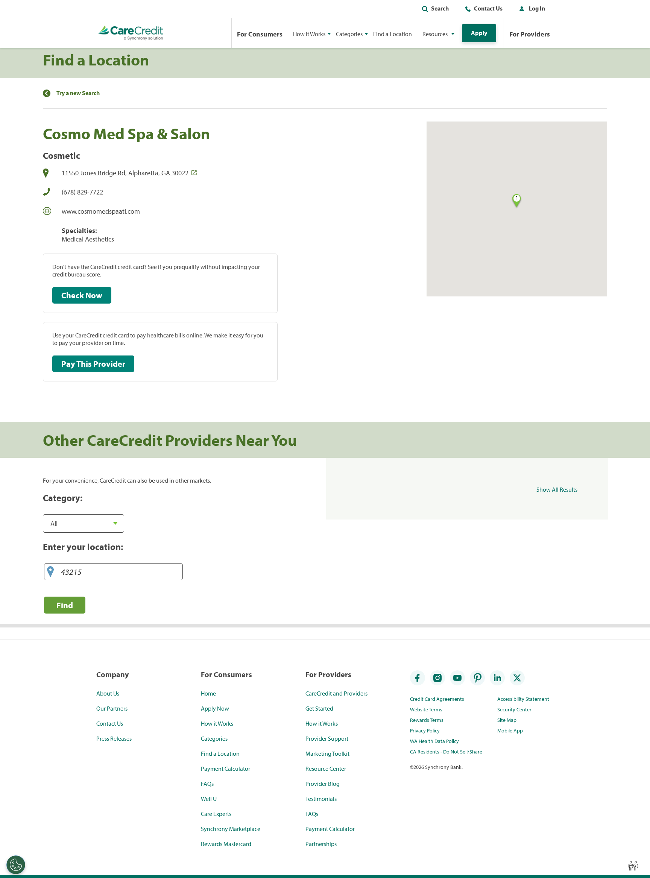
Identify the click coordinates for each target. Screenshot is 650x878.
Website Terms (426, 709)
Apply (479, 32)
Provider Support (326, 738)
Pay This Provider (93, 363)
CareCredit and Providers (336, 693)
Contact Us (488, 8)
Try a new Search (78, 93)
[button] (530, 10)
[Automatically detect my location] (50, 572)
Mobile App (510, 730)
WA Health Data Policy (434, 741)
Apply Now (215, 708)
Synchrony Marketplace (230, 828)
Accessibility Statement (523, 699)
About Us (107, 693)
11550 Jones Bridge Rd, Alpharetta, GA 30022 (125, 173)
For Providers (529, 34)
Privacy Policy (425, 730)
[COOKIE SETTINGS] (15, 864)
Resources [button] (435, 34)
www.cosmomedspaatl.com (101, 211)
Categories (214, 738)
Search (440, 8)
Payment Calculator (225, 768)
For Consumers (259, 34)
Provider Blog (322, 783)
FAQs (207, 783)
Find (64, 605)
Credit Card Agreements (437, 699)
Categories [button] (349, 34)
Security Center (514, 709)
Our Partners (112, 708)
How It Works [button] (309, 34)
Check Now (81, 295)
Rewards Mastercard (226, 844)
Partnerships (321, 844)
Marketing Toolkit (327, 753)
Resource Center (325, 768)
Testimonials (321, 798)
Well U (209, 798)
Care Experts (216, 813)
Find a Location (392, 34)
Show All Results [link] (556, 489)
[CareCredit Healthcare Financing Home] (130, 33)
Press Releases (114, 738)
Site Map (506, 720)
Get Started (319, 708)
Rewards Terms (426, 720)
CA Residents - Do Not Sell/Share (446, 751)
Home (208, 693)
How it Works (217, 723)
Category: (62, 497)
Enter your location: (83, 546)
